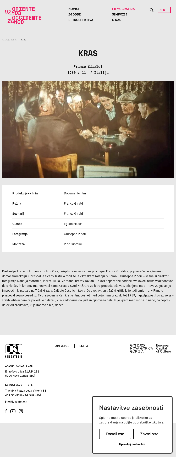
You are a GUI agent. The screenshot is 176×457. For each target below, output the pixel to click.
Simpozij (119, 14)
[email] (16, 401)
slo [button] (163, 10)
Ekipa (83, 346)
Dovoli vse (115, 434)
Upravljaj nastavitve (132, 444)
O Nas (116, 19)
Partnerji (61, 346)
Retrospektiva (80, 19)
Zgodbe (74, 14)
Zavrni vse (149, 434)
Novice (74, 8)
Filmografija (123, 8)
